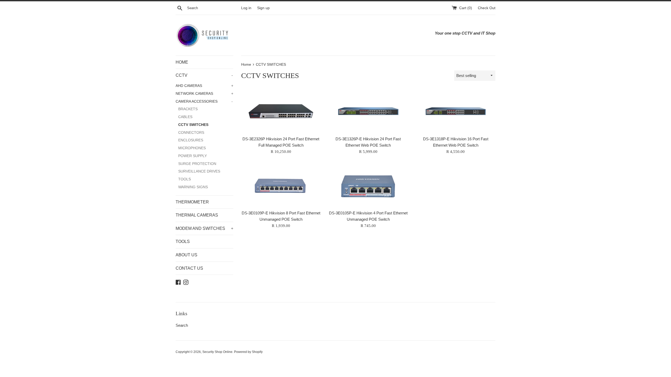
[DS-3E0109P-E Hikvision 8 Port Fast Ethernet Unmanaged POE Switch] (281, 185)
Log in (246, 8)
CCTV (204, 75)
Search (182, 325)
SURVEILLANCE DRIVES (199, 171)
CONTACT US (189, 268)
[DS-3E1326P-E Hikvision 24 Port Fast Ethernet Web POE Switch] (368, 111)
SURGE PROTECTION (197, 164)
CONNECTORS (191, 133)
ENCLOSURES (190, 140)
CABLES (185, 117)
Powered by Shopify (248, 352)
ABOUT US (186, 255)
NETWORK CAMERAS (204, 94)
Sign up (263, 8)
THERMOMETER (192, 202)
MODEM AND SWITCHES (204, 228)
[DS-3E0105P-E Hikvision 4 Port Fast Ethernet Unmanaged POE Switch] (368, 185)
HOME (182, 62)
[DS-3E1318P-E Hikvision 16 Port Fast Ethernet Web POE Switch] (455, 111)
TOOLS (184, 179)
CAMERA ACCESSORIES (204, 101)
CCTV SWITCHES (193, 125)
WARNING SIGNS (193, 187)
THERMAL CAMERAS (197, 215)
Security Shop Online (217, 352)
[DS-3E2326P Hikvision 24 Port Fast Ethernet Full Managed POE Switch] (281, 111)
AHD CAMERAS (204, 86)
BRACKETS (188, 109)
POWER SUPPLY (192, 156)
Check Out (486, 8)
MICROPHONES (192, 148)
